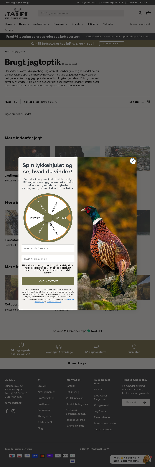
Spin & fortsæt (48, 281)
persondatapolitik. (54, 302)
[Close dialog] (132, 161)
